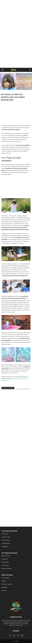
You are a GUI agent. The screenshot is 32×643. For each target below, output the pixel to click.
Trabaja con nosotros (6, 584)
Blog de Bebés (5, 562)
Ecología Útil (4, 559)
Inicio (2, 91)
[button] (2, 70)
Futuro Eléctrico (5, 565)
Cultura (5, 91)
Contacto (3, 581)
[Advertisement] (16, 17)
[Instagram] (14, 635)
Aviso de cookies (5, 578)
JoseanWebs (4, 587)
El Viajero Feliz (5, 534)
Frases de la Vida (5, 537)
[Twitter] (18, 635)
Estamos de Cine (5, 556)
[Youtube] (22, 635)
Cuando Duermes (5, 543)
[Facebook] (9, 635)
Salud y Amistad (5, 540)
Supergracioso (5, 546)
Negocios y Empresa (6, 568)
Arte (10, 91)
